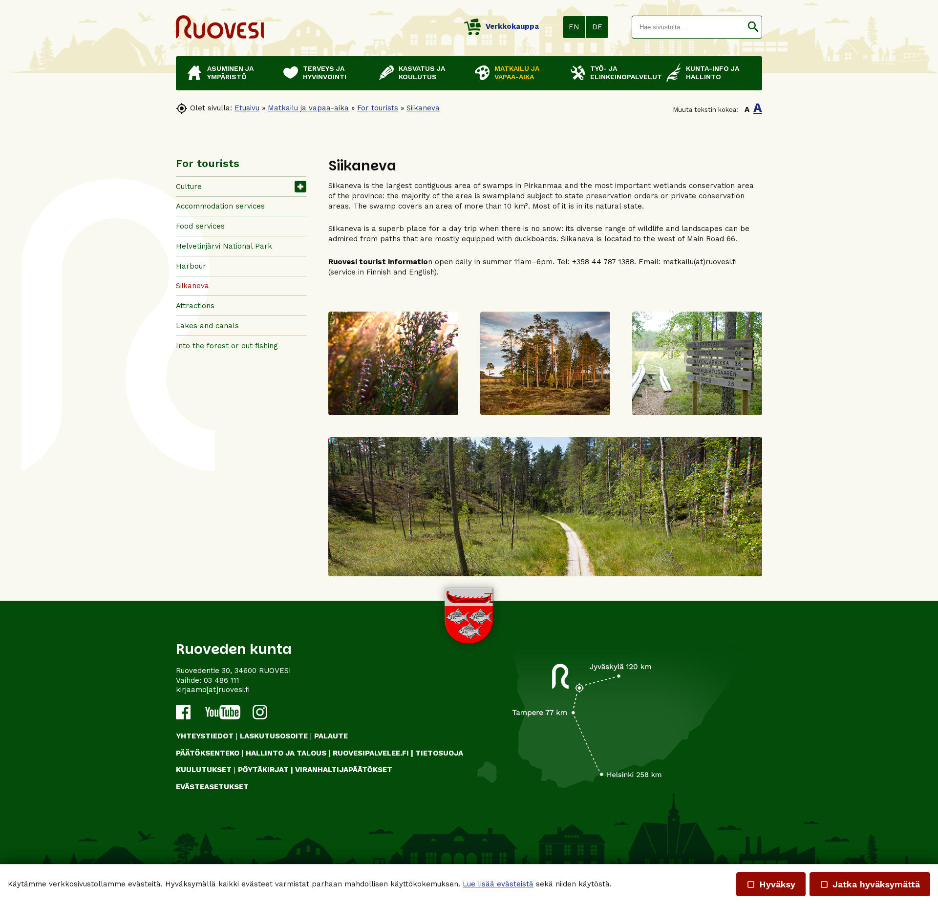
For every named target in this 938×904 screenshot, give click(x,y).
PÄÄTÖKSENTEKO (207, 753)
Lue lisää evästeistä (498, 884)
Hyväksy (770, 884)
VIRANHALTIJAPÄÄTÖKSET (343, 769)
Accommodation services (220, 206)
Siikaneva (423, 108)
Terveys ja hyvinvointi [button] (324, 72)
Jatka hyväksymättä (870, 884)
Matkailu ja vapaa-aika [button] (516, 72)
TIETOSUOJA (439, 753)
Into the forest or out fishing (227, 345)
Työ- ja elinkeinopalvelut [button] (623, 72)
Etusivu (246, 108)
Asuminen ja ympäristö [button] (230, 72)
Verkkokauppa (512, 26)
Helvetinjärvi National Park (224, 246)
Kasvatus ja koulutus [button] (422, 72)
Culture (189, 186)
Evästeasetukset (212, 786)
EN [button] (574, 26)
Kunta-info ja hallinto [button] (712, 72)
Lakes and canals (207, 325)
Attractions (195, 305)
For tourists (377, 108)
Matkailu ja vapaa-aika (308, 108)
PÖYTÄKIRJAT (263, 769)
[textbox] (688, 27)
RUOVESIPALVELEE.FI (371, 753)
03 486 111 (221, 680)
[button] (753, 27)
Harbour (191, 266)
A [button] (747, 109)
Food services (200, 226)
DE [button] (597, 26)
